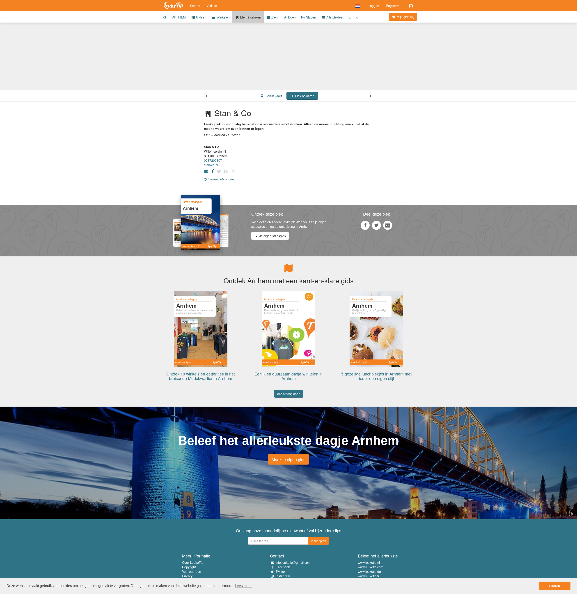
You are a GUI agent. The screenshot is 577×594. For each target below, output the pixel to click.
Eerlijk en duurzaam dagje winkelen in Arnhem (288, 376)
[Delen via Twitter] (376, 225)
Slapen (310, 17)
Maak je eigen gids (288, 459)
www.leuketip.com (370, 567)
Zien (274, 17)
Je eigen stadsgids (272, 236)
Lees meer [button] (243, 586)
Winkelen (223, 17)
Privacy (187, 576)
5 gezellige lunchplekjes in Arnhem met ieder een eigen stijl (376, 376)
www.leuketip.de (369, 571)
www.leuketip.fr (368, 576)
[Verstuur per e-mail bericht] (387, 225)
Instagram (283, 576)
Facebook (283, 567)
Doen (291, 17)
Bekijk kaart (273, 96)
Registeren (393, 5)
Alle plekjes (333, 17)
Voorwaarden (191, 571)
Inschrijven (318, 541)
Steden (195, 5)
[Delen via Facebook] (365, 225)
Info (355, 17)
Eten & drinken (250, 17)
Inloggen (373, 5)
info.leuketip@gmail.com (293, 562)
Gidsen (212, 5)
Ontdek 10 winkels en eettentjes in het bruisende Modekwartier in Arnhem (200, 376)
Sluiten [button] (554, 586)
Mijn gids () (405, 16)
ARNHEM (179, 17)
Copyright (189, 567)
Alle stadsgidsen (288, 393)
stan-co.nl (211, 165)
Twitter (280, 571)
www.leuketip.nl (369, 562)
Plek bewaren (304, 96)
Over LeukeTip (192, 562)
